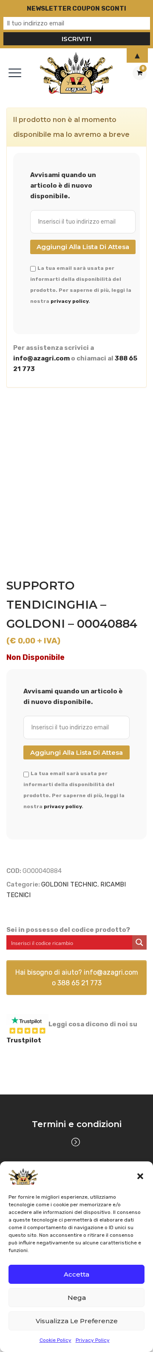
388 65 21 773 (79, 983)
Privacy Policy (93, 1340)
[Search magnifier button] (139, 942)
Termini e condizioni (77, 1124)
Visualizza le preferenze (77, 1321)
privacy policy (69, 301)
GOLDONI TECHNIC (69, 884)
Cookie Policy (55, 1340)
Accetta (76, 1274)
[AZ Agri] (77, 72)
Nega (77, 1298)
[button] (140, 1176)
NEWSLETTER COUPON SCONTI (76, 8)
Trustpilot (23, 1040)
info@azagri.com (41, 358)
